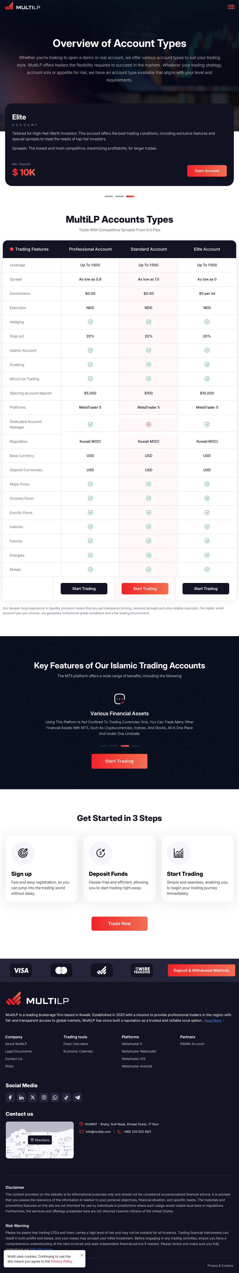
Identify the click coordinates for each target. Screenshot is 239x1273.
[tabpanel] (119, 144)
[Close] (82, 1253)
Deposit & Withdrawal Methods (201, 970)
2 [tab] (119, 196)
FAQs (9, 1066)
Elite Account (207, 249)
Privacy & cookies (220, 1265)
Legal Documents (18, 1051)
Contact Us (13, 1059)
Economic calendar (78, 1051)
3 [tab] (130, 196)
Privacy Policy (61, 1261)
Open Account (207, 170)
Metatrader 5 (132, 1044)
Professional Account (90, 249)
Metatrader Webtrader (139, 1051)
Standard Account (149, 249)
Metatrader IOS (134, 1059)
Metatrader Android (137, 1066)
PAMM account (192, 1044)
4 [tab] (135, 746)
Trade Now (119, 923)
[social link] (10, 1097)
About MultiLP (16, 1044)
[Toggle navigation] (231, 7)
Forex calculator (75, 1044)
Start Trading (84, 588)
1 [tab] (109, 196)
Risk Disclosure (41, 1249)
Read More (212, 1020)
